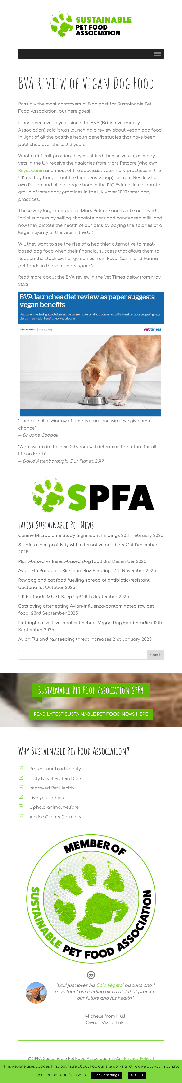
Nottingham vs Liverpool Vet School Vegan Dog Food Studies (85, 622)
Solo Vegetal (109, 985)
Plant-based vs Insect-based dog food (60, 561)
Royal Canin (31, 170)
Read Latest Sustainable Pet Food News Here (91, 714)
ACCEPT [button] (137, 1075)
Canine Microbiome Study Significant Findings (69, 535)
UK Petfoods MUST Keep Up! (49, 596)
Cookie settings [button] (106, 1075)
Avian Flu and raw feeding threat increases (64, 639)
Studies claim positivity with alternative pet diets (71, 545)
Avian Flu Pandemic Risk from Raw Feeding (64, 570)
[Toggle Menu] (157, 54)
